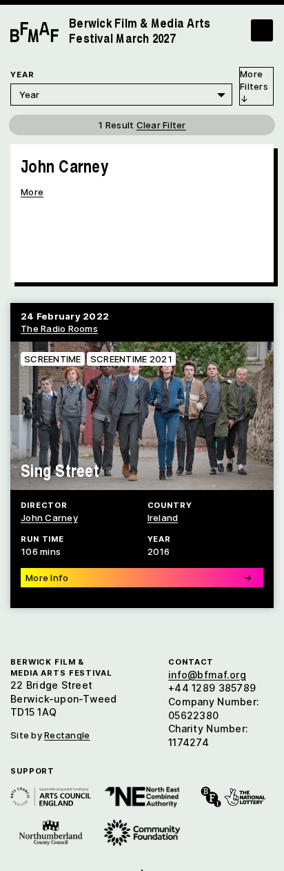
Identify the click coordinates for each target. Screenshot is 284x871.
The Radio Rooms (59, 328)
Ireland (163, 517)
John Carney (49, 517)
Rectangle (67, 735)
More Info (139, 577)
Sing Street (60, 470)
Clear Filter (161, 124)
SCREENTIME (52, 358)
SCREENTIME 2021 (131, 358)
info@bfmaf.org (207, 675)
